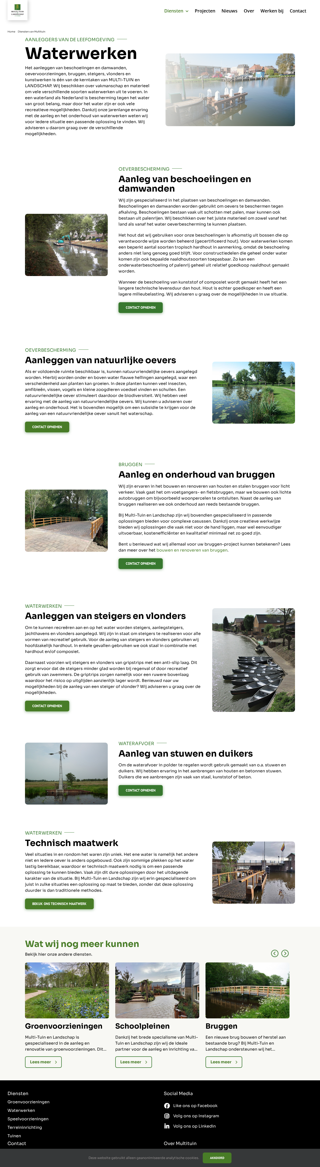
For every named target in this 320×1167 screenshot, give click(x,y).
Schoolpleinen (142, 1026)
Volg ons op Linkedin (194, 1126)
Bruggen (222, 1026)
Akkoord (217, 1158)
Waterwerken (21, 1110)
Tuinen (14, 1136)
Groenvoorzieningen (63, 1026)
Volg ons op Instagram (196, 1116)
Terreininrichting (25, 1127)
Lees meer (40, 1062)
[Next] (285, 953)
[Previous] (274, 953)
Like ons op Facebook (195, 1105)
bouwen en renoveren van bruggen (192, 550)
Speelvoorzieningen (28, 1119)
